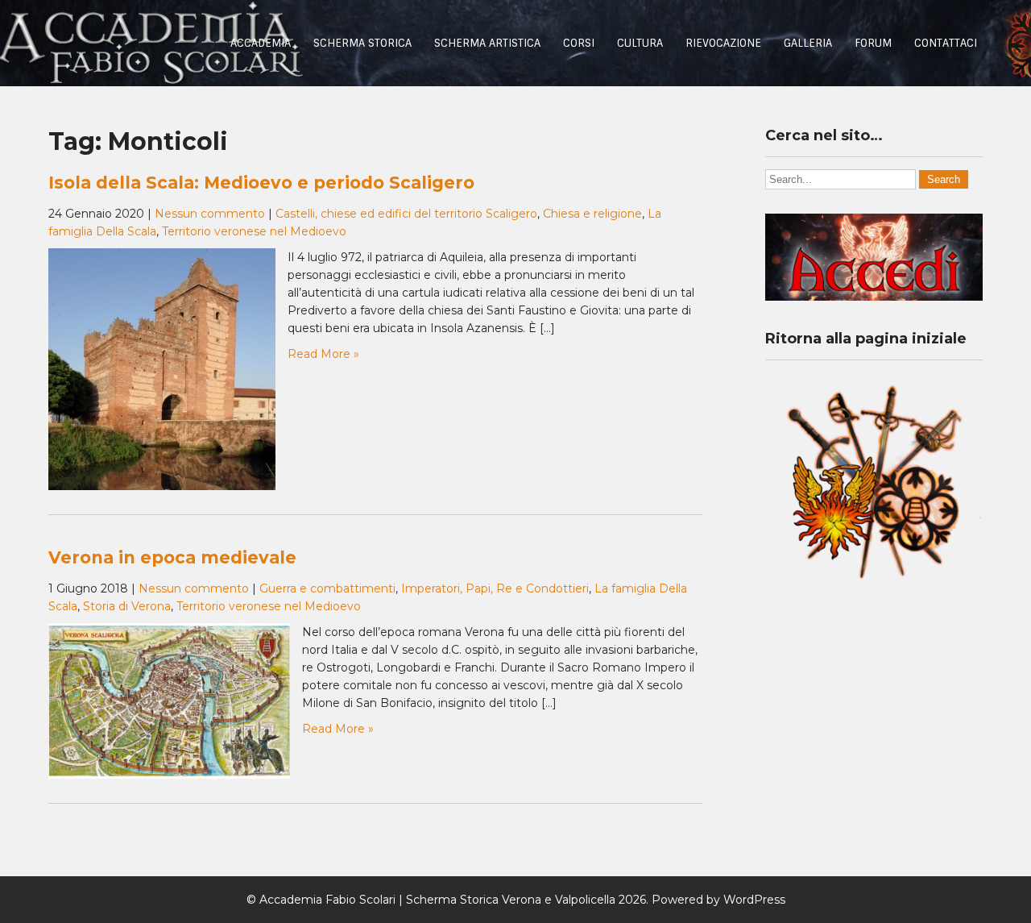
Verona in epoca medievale (172, 557)
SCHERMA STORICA (362, 43)
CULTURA (640, 43)
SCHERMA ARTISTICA (487, 43)
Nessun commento (210, 213)
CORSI (578, 43)
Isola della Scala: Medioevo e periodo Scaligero (261, 183)
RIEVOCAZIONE (723, 43)
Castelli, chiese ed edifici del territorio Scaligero (406, 213)
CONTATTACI (945, 43)
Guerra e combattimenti (327, 588)
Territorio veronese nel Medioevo (254, 231)
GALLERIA (808, 43)
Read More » (323, 354)
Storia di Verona (127, 606)
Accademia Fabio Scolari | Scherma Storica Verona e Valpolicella (437, 899)
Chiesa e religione (592, 213)
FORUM (873, 43)
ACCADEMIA (260, 43)
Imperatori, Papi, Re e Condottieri (495, 588)
